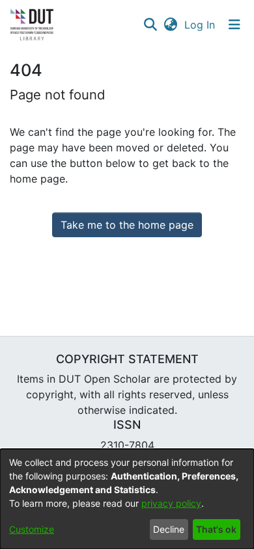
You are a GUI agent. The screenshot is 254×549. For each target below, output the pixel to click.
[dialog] (127, 499)
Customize (31, 529)
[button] (150, 24)
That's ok (216, 529)
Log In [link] (200, 24)
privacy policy (171, 503)
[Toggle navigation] (234, 24)
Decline (168, 529)
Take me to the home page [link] (127, 224)
